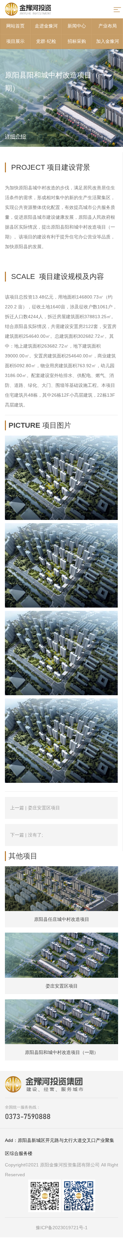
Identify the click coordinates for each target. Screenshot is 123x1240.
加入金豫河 (107, 41)
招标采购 (77, 41)
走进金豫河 (46, 25)
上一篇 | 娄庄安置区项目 (35, 807)
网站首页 (15, 25)
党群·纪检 (46, 41)
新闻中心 (77, 25)
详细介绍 (15, 136)
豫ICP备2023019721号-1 (62, 1227)
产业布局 (107, 25)
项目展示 (15, 41)
